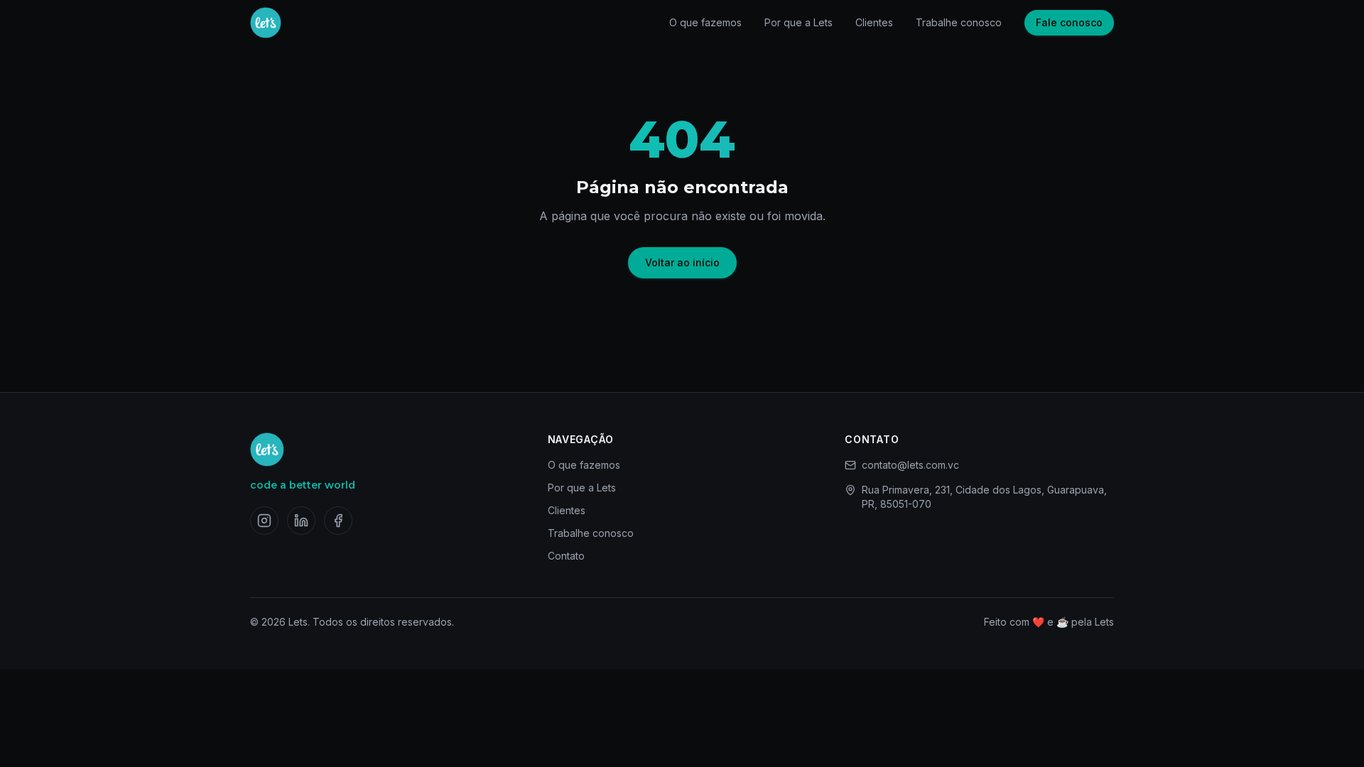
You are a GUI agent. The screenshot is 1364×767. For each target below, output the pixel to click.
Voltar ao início (682, 262)
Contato (566, 556)
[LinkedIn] (301, 520)
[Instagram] (264, 520)
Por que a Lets (798, 22)
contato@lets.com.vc (910, 465)
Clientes (874, 22)
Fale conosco (1069, 22)
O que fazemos (705, 22)
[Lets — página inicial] (265, 22)
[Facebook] (338, 520)
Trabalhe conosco (959, 22)
